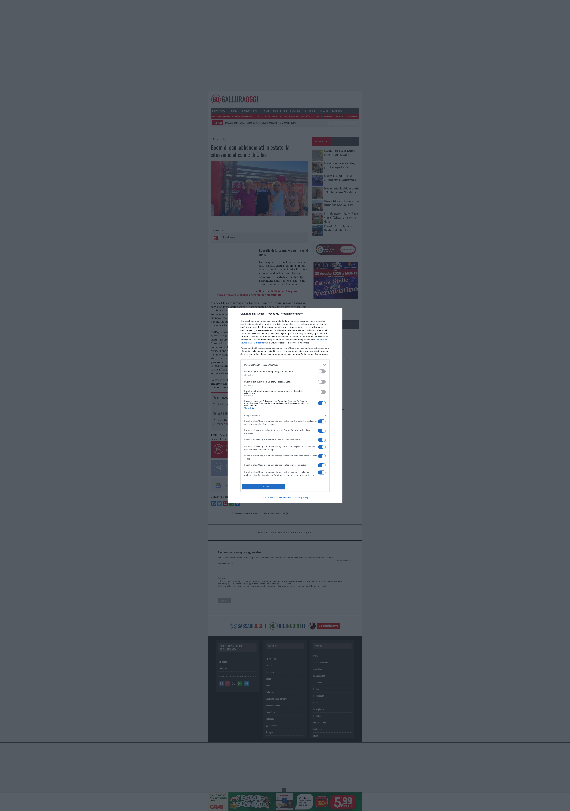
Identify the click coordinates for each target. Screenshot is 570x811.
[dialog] (285, 405)
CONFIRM (263, 487)
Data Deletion (268, 497)
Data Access (285, 497)
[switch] (322, 371)
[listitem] (285, 364)
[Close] (336, 314)
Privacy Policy (301, 497)
